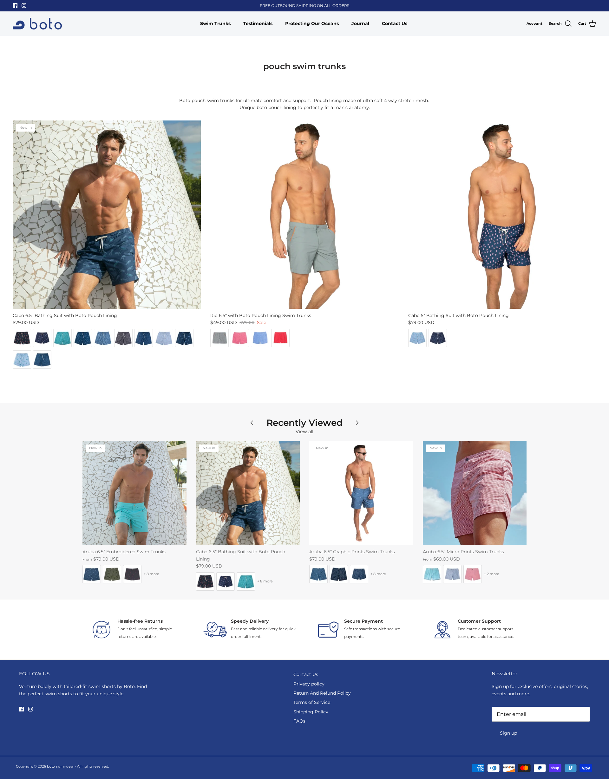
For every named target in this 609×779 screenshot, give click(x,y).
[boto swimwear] (37, 24)
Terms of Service (311, 702)
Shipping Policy (310, 712)
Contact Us (394, 23)
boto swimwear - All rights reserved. (78, 766)
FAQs (299, 721)
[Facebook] (15, 5)
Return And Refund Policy (322, 693)
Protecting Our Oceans (312, 23)
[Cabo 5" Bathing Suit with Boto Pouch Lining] (502, 214)
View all (304, 431)
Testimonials (257, 23)
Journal (360, 23)
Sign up (508, 733)
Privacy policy (308, 684)
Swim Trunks (215, 23)
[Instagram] (24, 5)
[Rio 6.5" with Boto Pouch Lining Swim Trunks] (304, 214)
